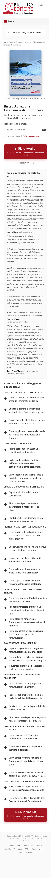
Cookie (8, 849)
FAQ (26, 849)
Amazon (42, 849)
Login (40, 5)
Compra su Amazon (25, 163)
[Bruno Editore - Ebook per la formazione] (18, 9)
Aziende (27, 42)
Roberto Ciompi (39, 98)
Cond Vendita (28, 846)
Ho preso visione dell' (23, 136)
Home (4, 42)
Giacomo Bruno (25, 852)
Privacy (39, 846)
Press (34, 849)
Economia (20, 42)
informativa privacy (31, 136)
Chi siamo (18, 849)
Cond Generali (14, 846)
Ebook (10, 42)
